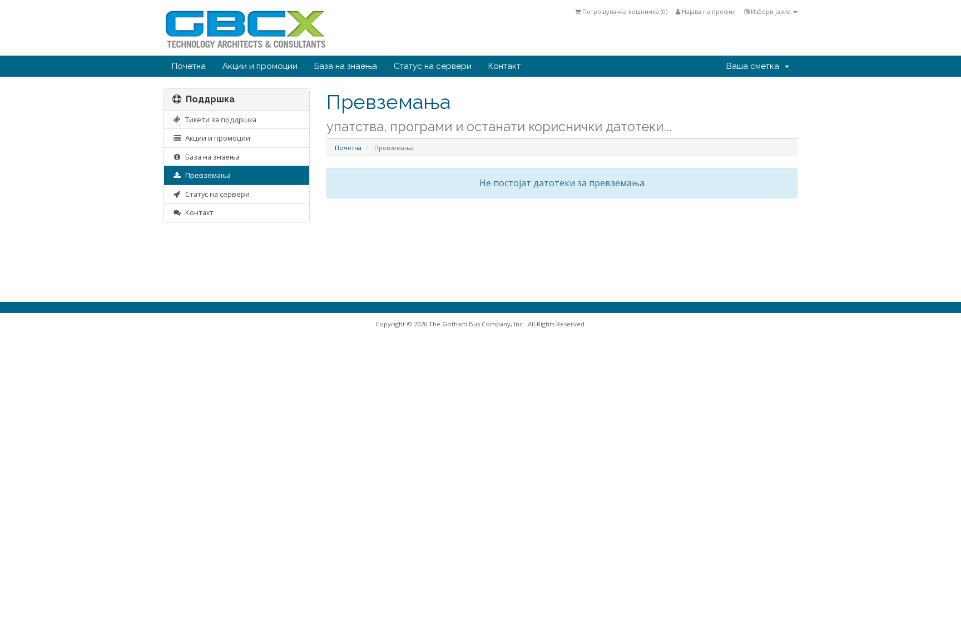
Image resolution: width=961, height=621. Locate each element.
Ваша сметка (755, 66)
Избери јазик (770, 11)
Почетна (189, 66)
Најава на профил (708, 11)
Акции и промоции (260, 66)
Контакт (504, 66)
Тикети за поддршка (219, 120)
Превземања (206, 175)
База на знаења (345, 66)
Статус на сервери (433, 66)
